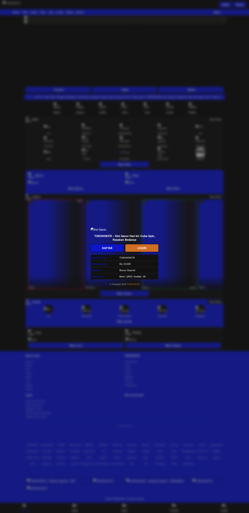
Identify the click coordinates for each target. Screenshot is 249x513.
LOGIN (141, 248)
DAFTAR (107, 248)
